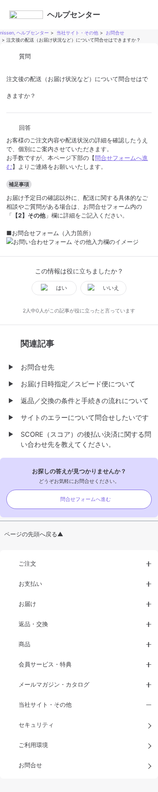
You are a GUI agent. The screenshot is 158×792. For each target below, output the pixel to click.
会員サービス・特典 (45, 664)
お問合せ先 (37, 367)
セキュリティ (36, 724)
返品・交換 (33, 623)
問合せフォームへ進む (85, 499)
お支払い (30, 583)
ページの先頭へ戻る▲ (33, 534)
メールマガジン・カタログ (54, 684)
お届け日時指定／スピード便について (78, 384)
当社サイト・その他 (77, 33)
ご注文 (27, 563)
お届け (27, 603)
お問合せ (115, 33)
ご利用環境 (33, 744)
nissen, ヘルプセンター (24, 33)
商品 (24, 644)
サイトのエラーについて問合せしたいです (85, 417)
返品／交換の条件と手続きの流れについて (85, 400)
